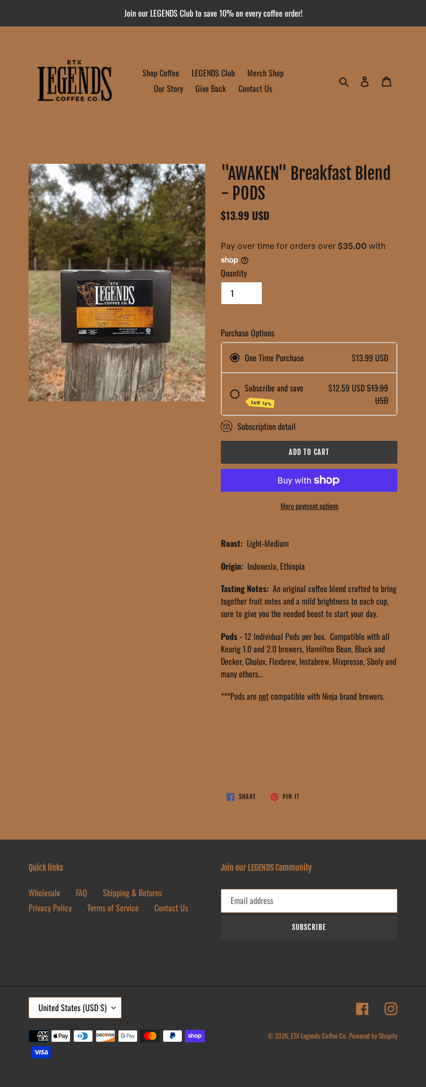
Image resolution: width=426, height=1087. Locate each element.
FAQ (81, 892)
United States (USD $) (72, 1007)
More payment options (309, 505)
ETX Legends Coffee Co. (319, 1035)
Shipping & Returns (132, 892)
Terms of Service (113, 907)
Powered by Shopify (373, 1035)
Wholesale (44, 892)
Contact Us (171, 907)
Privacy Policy (50, 907)
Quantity (234, 273)
